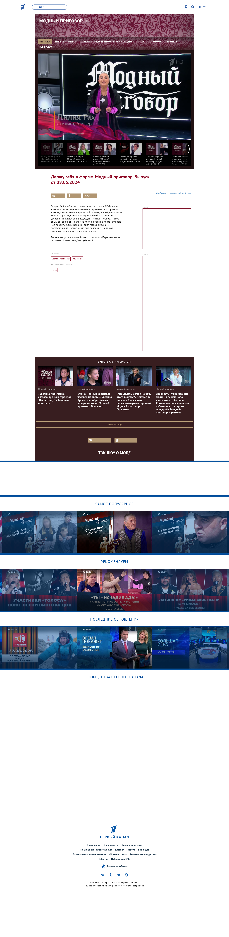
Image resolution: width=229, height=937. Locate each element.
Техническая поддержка (143, 854)
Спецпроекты (110, 844)
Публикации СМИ (121, 858)
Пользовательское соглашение (89, 854)
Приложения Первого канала (96, 849)
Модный (61, 21)
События (103, 858)
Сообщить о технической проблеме (173, 193)
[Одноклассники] (74, 195)
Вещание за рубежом (117, 866)
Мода (54, 270)
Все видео (143, 849)
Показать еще (114, 424)
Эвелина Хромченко (61, 258)
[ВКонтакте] (58, 195)
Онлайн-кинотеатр (132, 844)
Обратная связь (118, 854)
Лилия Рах (77, 258)
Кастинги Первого (125, 849)
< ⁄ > (87, 196)
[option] (52, 151)
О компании (93, 844)
